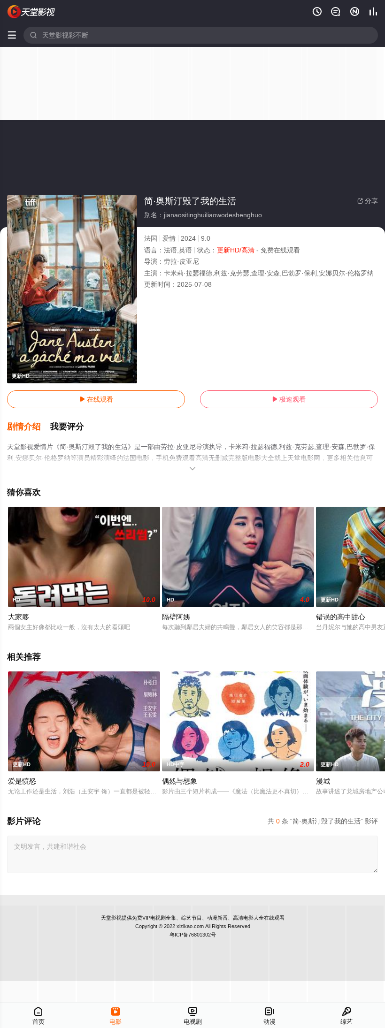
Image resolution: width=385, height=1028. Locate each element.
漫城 (323, 781)
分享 (367, 201)
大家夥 (18, 617)
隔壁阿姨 (176, 617)
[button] (28, 427)
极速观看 (289, 399)
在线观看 (96, 399)
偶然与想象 (179, 781)
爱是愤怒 (22, 781)
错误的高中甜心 (340, 617)
